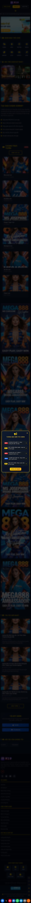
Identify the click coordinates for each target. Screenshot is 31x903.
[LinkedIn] (13, 900)
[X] (6, 900)
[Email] (24, 900)
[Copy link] (28, 900)
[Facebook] (2, 900)
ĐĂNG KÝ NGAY (15, 469)
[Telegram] (21, 900)
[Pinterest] (10, 900)
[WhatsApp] (17, 900)
